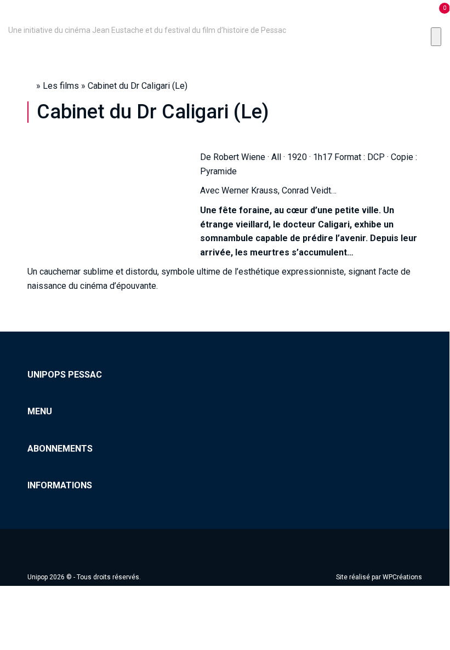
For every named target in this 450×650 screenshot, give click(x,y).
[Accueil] (10, 15)
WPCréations (402, 577)
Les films (61, 86)
